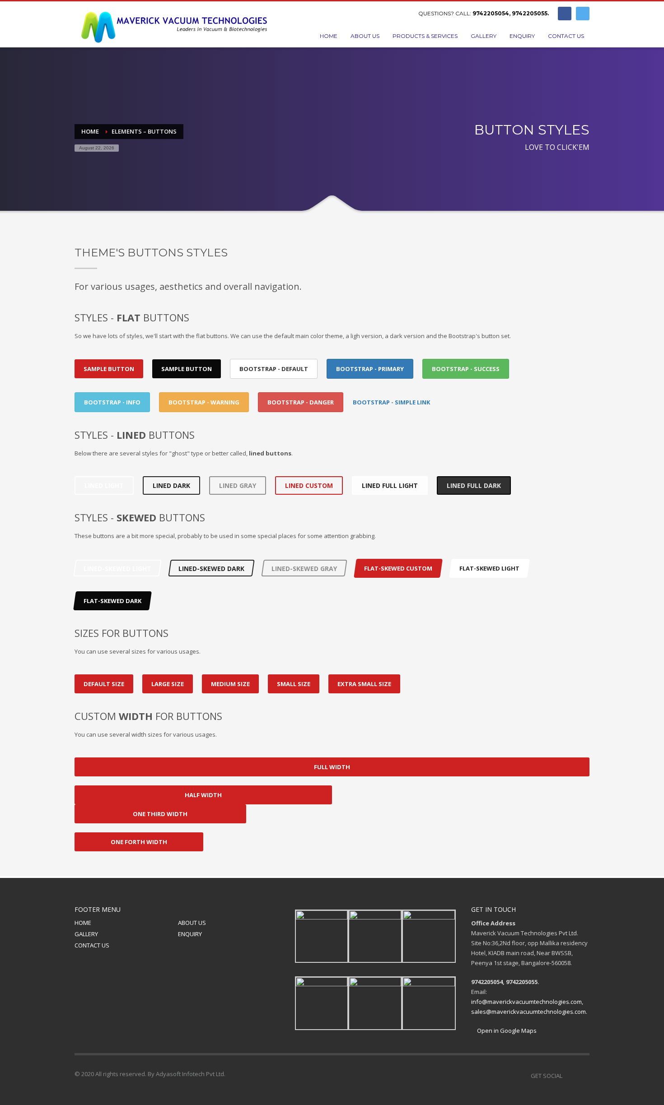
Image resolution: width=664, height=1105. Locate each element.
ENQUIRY (190, 934)
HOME (83, 923)
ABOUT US (192, 923)
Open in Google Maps (506, 1030)
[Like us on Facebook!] (569, 1075)
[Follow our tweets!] (582, 1075)
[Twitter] (582, 13)
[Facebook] (564, 13)
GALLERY (86, 934)
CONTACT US (92, 945)
